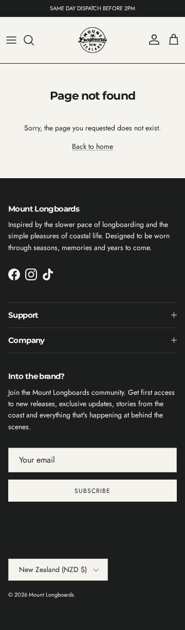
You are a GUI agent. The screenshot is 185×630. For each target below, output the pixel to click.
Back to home (92, 146)
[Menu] (11, 40)
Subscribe (92, 490)
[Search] (34, 40)
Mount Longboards (51, 594)
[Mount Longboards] (92, 40)
